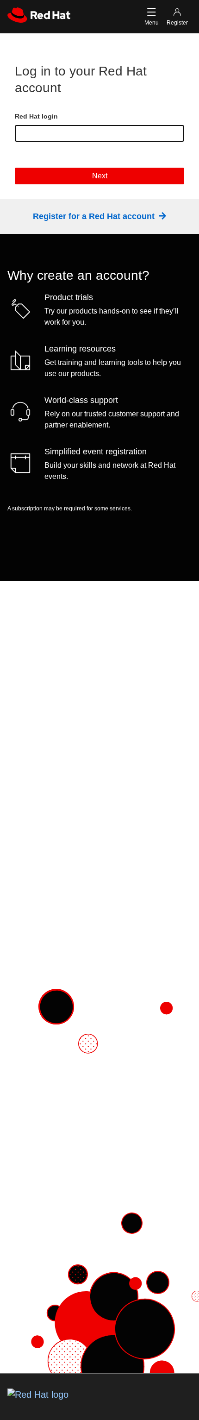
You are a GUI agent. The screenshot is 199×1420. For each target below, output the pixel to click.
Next (99, 176)
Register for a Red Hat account (95, 216)
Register (177, 22)
